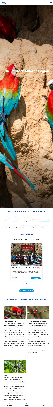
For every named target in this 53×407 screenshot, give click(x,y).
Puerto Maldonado (44, 221)
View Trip (35, 278)
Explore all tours (25, 290)
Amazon (16, 384)
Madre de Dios (46, 328)
